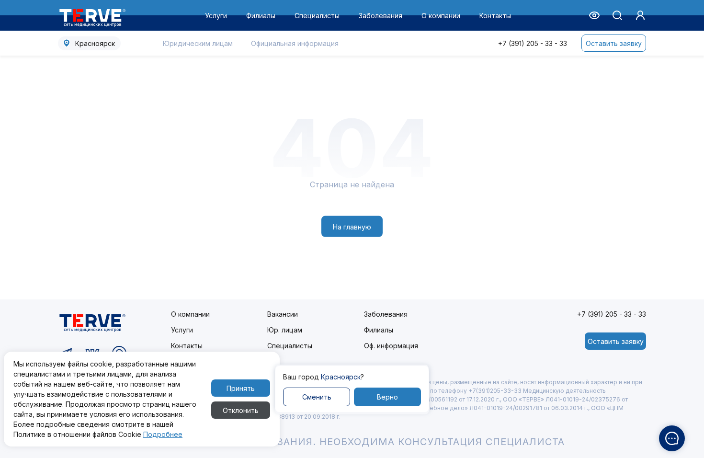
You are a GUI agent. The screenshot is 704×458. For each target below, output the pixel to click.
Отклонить (241, 410)
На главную (352, 226)
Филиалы (260, 15)
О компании (440, 15)
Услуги (216, 15)
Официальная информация (295, 43)
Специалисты (317, 15)
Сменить (316, 397)
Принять (241, 388)
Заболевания (380, 15)
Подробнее (162, 434)
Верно (387, 397)
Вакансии (282, 314)
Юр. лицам (284, 330)
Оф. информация (391, 346)
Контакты (495, 15)
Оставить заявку (614, 43)
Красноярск (95, 43)
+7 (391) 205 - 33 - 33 (532, 43)
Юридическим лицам (198, 43)
